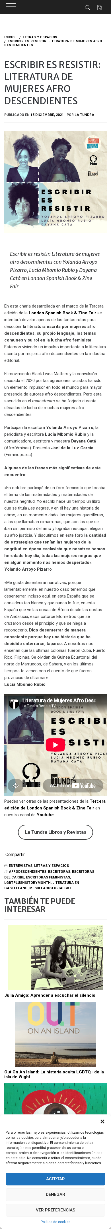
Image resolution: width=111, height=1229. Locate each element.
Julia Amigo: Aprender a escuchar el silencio (49, 995)
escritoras (59, 872)
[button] (102, 1121)
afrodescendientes (27, 872)
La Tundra (84, 115)
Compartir (15, 854)
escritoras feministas (48, 877)
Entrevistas (20, 866)
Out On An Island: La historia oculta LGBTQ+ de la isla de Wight (54, 1074)
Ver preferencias (55, 1210)
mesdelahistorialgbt (50, 888)
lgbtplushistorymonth (27, 883)
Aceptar (55, 1178)
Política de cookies (56, 1222)
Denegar (55, 1194)
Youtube (45, 814)
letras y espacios (51, 866)
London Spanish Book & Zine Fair (62, 312)
